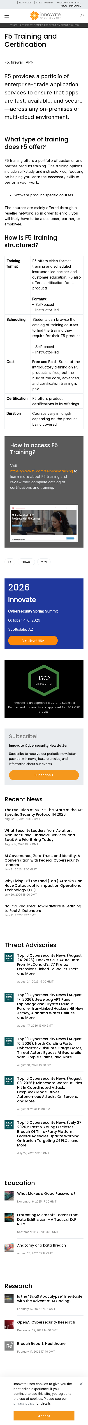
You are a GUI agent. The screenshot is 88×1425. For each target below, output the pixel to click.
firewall (17, 62)
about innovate (71, 6)
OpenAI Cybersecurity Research (46, 1322)
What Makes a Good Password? (46, 1193)
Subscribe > (44, 775)
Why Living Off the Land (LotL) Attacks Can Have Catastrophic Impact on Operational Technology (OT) (43, 885)
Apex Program (44, 2)
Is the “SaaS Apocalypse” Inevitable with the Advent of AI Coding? (49, 1298)
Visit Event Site (33, 640)
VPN (30, 62)
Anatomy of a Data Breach (41, 1245)
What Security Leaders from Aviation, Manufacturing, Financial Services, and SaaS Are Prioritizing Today (40, 835)
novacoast (26, 2)
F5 (7, 62)
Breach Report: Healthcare (41, 1343)
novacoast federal (69, 2)
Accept (44, 1416)
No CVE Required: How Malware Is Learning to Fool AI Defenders (43, 908)
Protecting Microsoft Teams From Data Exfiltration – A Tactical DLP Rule (48, 1219)
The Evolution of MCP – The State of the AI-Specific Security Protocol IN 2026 (44, 812)
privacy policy (24, 1403)
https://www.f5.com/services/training (41, 471)
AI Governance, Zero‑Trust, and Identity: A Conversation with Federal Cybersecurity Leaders (42, 860)
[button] (7, 15)
